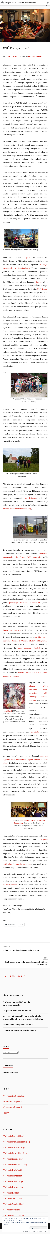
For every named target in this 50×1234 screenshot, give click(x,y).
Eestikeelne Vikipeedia (12, 1101)
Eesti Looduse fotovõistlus (30, 647)
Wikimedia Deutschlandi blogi (15, 1153)
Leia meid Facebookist (14, 976)
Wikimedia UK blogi (11, 1209)
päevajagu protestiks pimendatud (24, 602)
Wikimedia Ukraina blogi (13, 1215)
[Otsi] (44, 5)
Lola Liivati (8, 711)
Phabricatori (42, 289)
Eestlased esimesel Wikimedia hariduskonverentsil (16, 1003)
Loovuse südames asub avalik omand (19, 1030)
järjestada (35, 731)
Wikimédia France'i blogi (13, 1136)
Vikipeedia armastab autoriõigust (18, 1010)
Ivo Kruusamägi (35, 56)
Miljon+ (44, 839)
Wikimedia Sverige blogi (13, 1204)
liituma (39, 281)
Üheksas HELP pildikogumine (34, 640)
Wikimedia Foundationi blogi (15, 1164)
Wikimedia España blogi (13, 1159)
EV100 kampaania (10, 884)
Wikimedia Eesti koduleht (14, 1096)
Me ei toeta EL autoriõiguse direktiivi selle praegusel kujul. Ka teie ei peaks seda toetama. (24, 1017)
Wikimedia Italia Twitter (13, 1170)
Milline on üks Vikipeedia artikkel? (18, 1024)
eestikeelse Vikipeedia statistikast (17, 863)
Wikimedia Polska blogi (13, 1181)
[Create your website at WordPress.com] (25, 2)
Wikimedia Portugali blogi (14, 1187)
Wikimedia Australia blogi (14, 1147)
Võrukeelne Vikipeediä (12, 1107)
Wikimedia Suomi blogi (12, 1198)
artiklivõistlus (30, 498)
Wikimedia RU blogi (11, 1193)
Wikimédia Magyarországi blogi (16, 1142)
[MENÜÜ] (5, 5)
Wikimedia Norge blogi (13, 1176)
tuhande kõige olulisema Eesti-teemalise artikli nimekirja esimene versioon (38, 693)
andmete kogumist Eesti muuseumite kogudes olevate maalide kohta (25, 759)
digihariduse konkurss (12, 630)
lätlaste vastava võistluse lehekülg (17, 508)
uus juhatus (27, 257)
